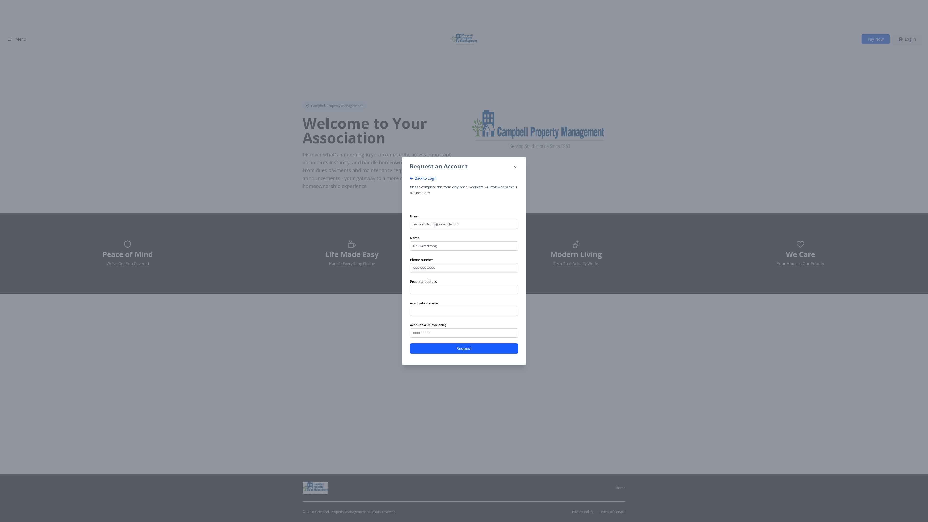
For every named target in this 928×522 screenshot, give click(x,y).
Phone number (421, 259)
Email (414, 216)
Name (415, 238)
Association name (424, 303)
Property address (423, 281)
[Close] (515, 167)
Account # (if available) (428, 325)
